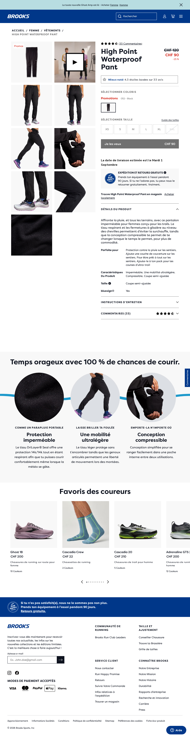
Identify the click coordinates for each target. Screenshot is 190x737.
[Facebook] (17, 673)
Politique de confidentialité (87, 721)
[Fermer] (181, 4)
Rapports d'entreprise (152, 691)
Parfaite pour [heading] (109, 250)
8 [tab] (99, 582)
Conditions (63, 721)
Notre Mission (147, 674)
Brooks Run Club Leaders (110, 637)
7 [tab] (97, 582)
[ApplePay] (50, 688)
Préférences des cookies (130, 721)
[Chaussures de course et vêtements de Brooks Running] (18, 16)
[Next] (108, 582)
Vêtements (52, 30)
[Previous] (82, 582)
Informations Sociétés (43, 721)
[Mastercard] (25, 688)
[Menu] (181, 16)
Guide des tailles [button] (170, 120)
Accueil (18, 30)
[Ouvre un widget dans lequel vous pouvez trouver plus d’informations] (176, 730)
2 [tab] (88, 582)
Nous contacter (104, 668)
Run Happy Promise (107, 674)
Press (142, 709)
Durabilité (145, 685)
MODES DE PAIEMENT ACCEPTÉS (31, 681)
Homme (123, 5)
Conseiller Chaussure (151, 637)
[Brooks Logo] (43, 626)
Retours (99, 680)
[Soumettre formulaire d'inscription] (60, 660)
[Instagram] (9, 673)
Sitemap (109, 721)
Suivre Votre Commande (110, 685)
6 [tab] (95, 582)
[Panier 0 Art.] (173, 16)
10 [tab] (103, 582)
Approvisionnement (17, 721)
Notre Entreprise (149, 668)
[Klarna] (62, 688)
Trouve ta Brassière (150, 643)
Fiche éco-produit (155, 721)
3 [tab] (90, 582)
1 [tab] (86, 582)
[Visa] (12, 688)
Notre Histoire (147, 680)
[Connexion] (164, 16)
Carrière (144, 703)
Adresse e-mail (15, 653)
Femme (114, 5)
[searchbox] (138, 16)
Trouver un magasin (107, 701)
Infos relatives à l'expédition (105, 693)
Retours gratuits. (33, 611)
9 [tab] (101, 582)
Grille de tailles (148, 649)
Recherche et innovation (154, 697)
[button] (31, 62)
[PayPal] (37, 688)
